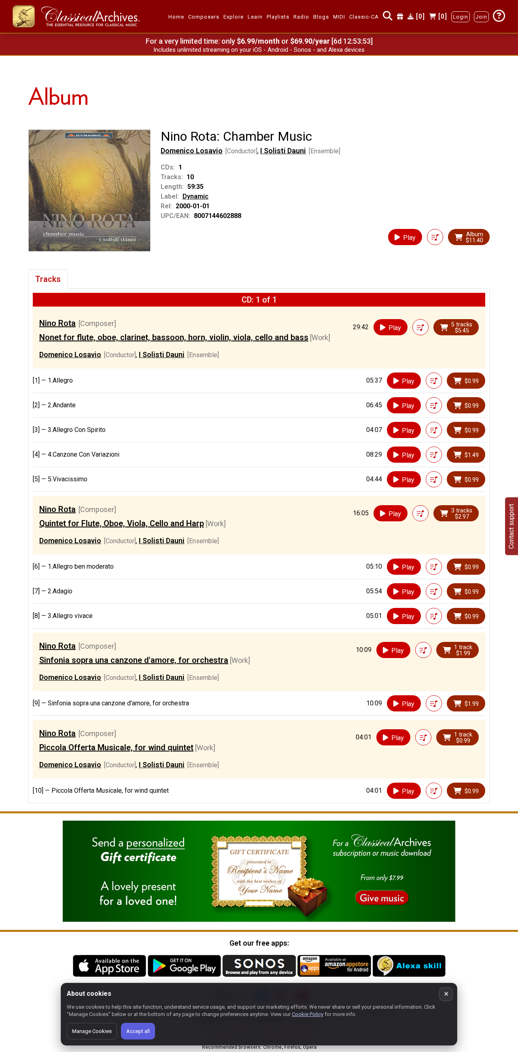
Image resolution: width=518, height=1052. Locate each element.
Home (176, 17)
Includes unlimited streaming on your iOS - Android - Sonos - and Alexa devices (259, 49)
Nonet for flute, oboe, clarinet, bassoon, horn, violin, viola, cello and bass (173, 337)
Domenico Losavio (192, 150)
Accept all (138, 1031)
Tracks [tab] (48, 279)
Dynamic (195, 196)
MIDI (339, 17)
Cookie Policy (307, 1014)
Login (460, 17)
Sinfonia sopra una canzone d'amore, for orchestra (133, 660)
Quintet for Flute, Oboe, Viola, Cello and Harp (121, 523)
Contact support (511, 526)
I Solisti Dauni (283, 150)
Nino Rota (57, 323)
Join (481, 17)
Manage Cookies (92, 1031)
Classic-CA (364, 17)
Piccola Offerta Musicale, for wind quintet (116, 747)
